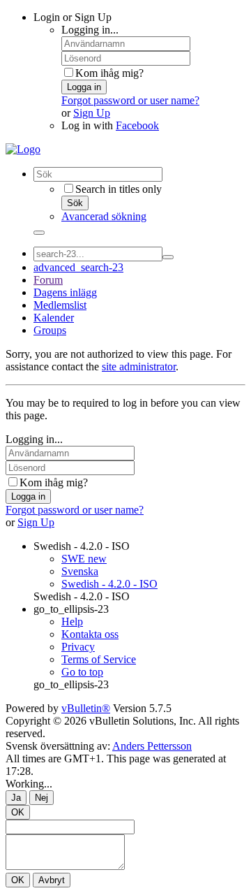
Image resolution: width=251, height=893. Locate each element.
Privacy (78, 647)
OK (17, 812)
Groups (49, 330)
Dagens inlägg (65, 292)
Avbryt (51, 880)
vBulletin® (85, 708)
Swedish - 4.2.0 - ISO (81, 546)
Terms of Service (98, 659)
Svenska (79, 571)
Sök (75, 203)
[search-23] (168, 257)
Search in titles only (118, 189)
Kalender (53, 318)
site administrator (139, 366)
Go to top (82, 672)
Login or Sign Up (72, 17)
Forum (48, 280)
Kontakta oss (90, 634)
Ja (16, 797)
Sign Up (91, 113)
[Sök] (39, 233)
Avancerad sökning (103, 216)
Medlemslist (59, 305)
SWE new (84, 559)
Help (72, 621)
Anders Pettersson (152, 746)
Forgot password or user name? (130, 100)
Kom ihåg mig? (109, 73)
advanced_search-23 (78, 267)
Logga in (84, 87)
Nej (41, 797)
